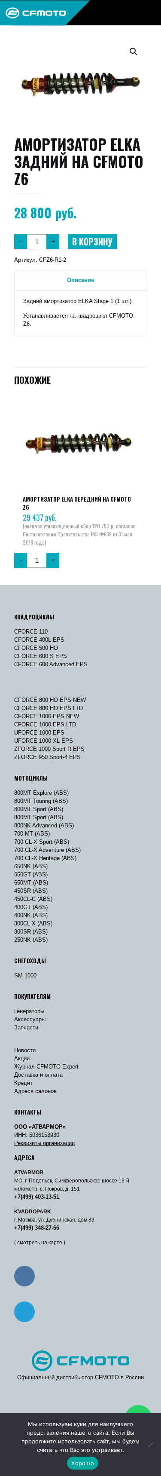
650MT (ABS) (31, 882)
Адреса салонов (35, 1091)
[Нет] (150, 1444)
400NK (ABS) (31, 915)
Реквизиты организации (44, 1143)
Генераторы (29, 1011)
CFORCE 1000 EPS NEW (46, 716)
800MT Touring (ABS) (41, 801)
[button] (133, 51)
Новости (25, 1050)
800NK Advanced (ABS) (44, 825)
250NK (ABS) (31, 940)
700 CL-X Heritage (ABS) (45, 858)
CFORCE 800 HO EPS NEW (50, 700)
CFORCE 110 (31, 631)
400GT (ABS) (31, 907)
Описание (80, 280)
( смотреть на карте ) (39, 1242)
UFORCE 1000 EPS (39, 732)
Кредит (23, 1083)
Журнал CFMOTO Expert (46, 1066)
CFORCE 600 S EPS (40, 656)
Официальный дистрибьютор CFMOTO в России (80, 1377)
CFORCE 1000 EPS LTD (45, 724)
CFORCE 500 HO (36, 648)
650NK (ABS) (31, 866)
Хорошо (82, 1463)
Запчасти (26, 1027)
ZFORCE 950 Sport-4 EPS (47, 757)
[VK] (24, 1276)
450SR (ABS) (31, 891)
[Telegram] (24, 1311)
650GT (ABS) (31, 874)
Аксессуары (30, 1019)
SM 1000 (25, 975)
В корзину (92, 241)
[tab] (80, 280)
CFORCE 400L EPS (39, 640)
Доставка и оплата (38, 1075)
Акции (22, 1058)
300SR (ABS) (31, 931)
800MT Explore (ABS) (41, 793)
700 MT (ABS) (32, 833)
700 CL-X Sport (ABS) (41, 842)
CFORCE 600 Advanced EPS (51, 664)
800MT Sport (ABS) (38, 809)
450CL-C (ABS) (33, 899)
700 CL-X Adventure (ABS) (47, 850)
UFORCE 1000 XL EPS (43, 741)
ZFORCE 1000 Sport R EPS (49, 749)
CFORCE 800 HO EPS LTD (48, 708)
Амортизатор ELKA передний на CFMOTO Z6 (77, 503)
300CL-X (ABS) (33, 923)
